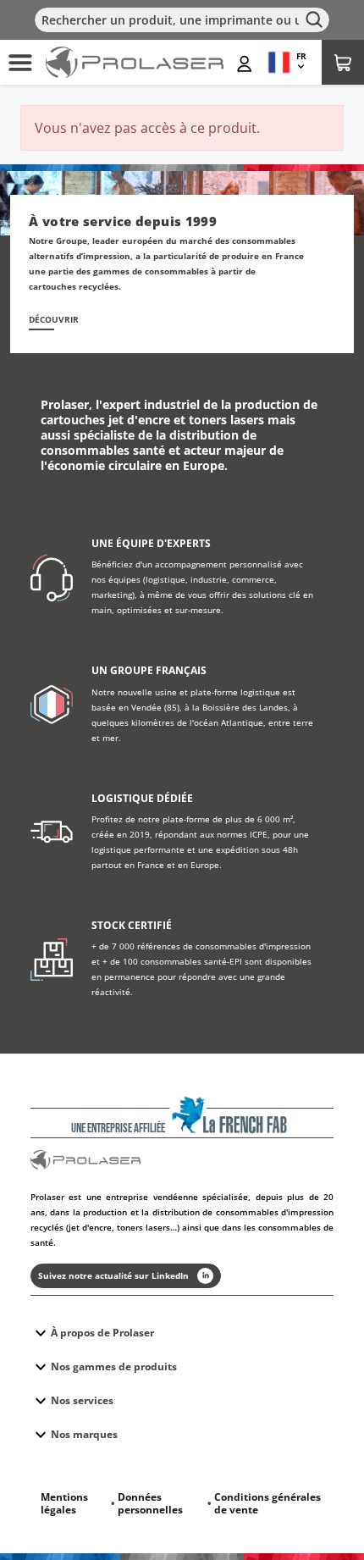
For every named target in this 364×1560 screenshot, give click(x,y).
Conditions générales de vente (267, 1503)
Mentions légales (64, 1503)
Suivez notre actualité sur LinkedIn (113, 1275)
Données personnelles (150, 1503)
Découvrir (54, 319)
